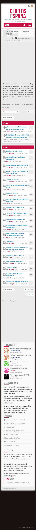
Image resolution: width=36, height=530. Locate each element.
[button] (24, 25)
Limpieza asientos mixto (14, 151)
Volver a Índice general (10, 301)
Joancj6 (11, 284)
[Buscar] (17, 111)
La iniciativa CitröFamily (11, 445)
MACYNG (11, 153)
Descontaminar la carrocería (15, 219)
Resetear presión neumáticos (20, 362)
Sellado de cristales (12, 179)
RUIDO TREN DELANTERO (19, 368)
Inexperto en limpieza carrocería (17, 165)
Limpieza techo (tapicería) (15, 207)
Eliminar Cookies (10, 427)
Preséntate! (29, 131)
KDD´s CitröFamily (11, 442)
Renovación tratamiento (14, 262)
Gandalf (8, 175)
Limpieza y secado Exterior (15, 256)
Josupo (11, 221)
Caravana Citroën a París (12, 438)
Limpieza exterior (12, 193)
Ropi (6, 161)
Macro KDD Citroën (11, 434)
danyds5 (8, 278)
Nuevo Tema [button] (8, 117)
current (7, 252)
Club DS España (18, 13)
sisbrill (11, 195)
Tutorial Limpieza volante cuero (16, 213)
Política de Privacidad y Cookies (15, 423)
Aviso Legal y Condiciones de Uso (15, 420)
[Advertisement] (18, 62)
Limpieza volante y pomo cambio (17, 282)
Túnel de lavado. (11, 267)
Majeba (11, 167)
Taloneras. (9, 241)
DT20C (7, 131)
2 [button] (29, 294)
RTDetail (8, 189)
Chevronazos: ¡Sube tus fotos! (14, 431)
